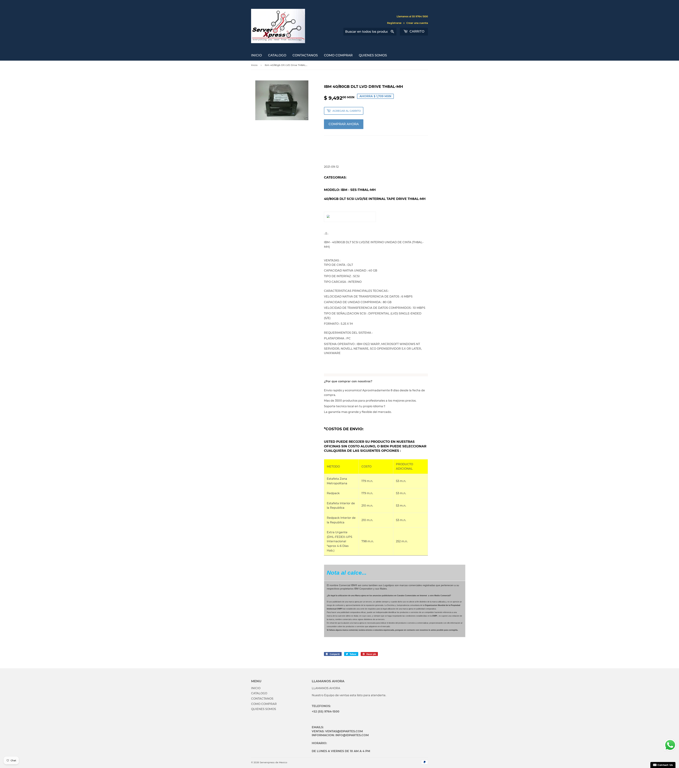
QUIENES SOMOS (373, 55)
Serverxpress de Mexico (273, 762)
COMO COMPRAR (338, 55)
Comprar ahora (344, 124)
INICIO (256, 55)
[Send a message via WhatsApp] (670, 745)
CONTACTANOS (305, 55)
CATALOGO (277, 55)
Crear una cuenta (417, 23)
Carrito (416, 31)
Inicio (254, 65)
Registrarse (394, 23)
